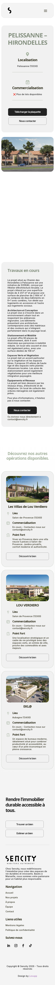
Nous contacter (27, 120)
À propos (10, 902)
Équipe (9, 906)
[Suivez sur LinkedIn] (9, 946)
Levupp (33, 976)
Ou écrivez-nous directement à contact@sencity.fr (24, 418)
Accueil (9, 892)
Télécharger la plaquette (27, 111)
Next (47, 155)
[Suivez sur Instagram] (16, 946)
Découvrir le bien (27, 556)
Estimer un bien (24, 833)
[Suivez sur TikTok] (31, 946)
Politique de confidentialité (20, 930)
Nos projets (12, 897)
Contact (10, 911)
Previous (7, 155)
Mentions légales (15, 925)
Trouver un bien (24, 824)
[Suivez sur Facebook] (23, 946)
